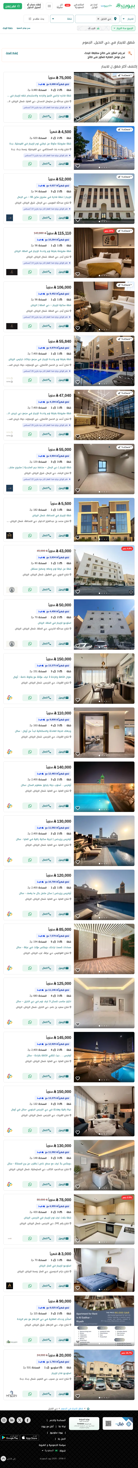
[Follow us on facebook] (27, 1422)
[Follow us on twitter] (19, 1422)
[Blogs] (106, 6)
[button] (128, 19)
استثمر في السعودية (75, 6)
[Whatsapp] (30, 116)
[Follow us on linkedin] (12, 1422)
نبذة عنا (62, 1426)
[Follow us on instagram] (4, 1422)
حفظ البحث (8, 28)
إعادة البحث (12, 53)
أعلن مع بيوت (47, 1426)
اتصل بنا (62, 1439)
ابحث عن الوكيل (94, 6)
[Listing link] (69, 97)
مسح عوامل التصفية (23, 28)
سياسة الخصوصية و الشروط (52, 1445)
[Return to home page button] (125, 6)
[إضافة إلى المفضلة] (77, 118)
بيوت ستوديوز (56, 1432)
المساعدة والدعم (58, 1420)
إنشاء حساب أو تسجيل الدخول (34, 6)
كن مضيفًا (60, 6)
